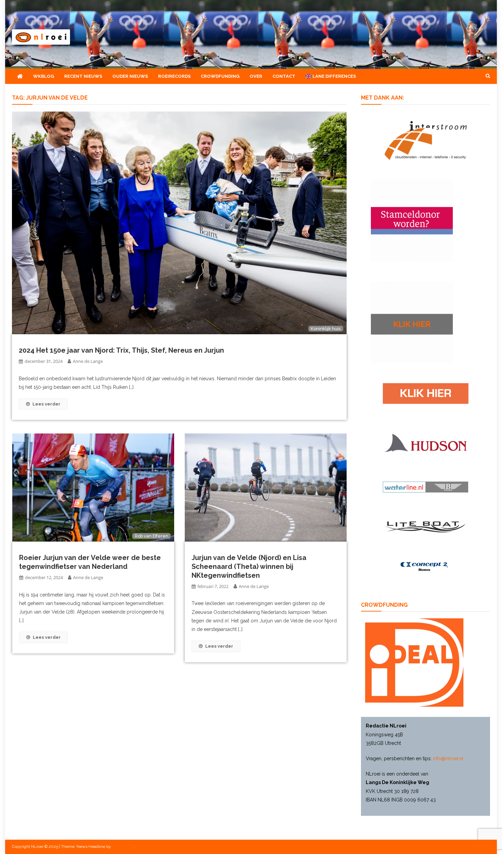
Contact (284, 76)
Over (256, 76)
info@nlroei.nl (448, 758)
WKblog (43, 76)
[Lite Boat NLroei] (425, 526)
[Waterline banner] (425, 486)
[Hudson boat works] (425, 441)
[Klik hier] (412, 321)
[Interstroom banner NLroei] (426, 140)
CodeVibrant (123, 846)
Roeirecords (174, 76)
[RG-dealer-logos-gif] (426, 393)
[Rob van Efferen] (93, 487)
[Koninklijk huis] (179, 222)
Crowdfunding (220, 76)
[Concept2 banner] (425, 566)
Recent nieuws (83, 76)
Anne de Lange (88, 361)
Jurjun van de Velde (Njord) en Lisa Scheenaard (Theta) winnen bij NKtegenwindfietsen (249, 566)
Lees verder (46, 404)
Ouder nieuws (130, 76)
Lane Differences (333, 76)
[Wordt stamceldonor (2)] (412, 220)
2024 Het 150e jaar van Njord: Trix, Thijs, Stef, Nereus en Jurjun (121, 350)
